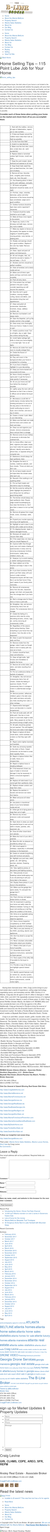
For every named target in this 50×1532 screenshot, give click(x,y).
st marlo (37, 1374)
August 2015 (9, 1260)
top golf (27, 1383)
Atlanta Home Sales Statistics (20, 1142)
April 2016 (8, 1246)
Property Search (11, 20)
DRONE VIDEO (9, 1355)
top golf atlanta (34, 1383)
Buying (7, 49)
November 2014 (11, 1280)
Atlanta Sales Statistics (13, 23)
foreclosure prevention (33, 1355)
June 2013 (8, 1311)
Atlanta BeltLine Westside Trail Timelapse (20, 1220)
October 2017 (10, 1239)
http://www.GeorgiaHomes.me (11, 1100)
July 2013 (8, 1308)
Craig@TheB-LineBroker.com (11, 1402)
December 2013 (11, 1301)
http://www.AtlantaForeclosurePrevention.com (16, 1117)
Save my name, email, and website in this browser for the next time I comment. (24, 1199)
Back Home (6, 57)
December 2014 (11, 1278)
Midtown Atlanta (40, 1371)
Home (7, 16)
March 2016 (9, 1248)
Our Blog (8, 27)
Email (2, 1187)
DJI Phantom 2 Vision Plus (39, 1352)
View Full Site (10, 54)
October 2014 (10, 1283)
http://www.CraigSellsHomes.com (12, 1090)
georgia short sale (41, 1364)
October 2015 (10, 1255)
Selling (7, 52)
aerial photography (6, 1323)
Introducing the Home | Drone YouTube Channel (22, 1211)
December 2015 (11, 1250)
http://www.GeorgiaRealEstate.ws (12, 1103)
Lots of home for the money (15, 1218)
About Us (8, 25)
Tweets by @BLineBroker (9, 1388)
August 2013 (9, 1306)
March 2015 (9, 1271)
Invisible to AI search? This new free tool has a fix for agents (27, 1498)
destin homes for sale (13, 1352)
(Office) (15, 1477)
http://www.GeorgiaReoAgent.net (12, 1110)
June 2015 (8, 1264)
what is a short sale (10, 1386)
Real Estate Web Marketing (36, 1525)
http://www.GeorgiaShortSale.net (12, 1114)
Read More (9, 1501)
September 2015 (11, 1257)
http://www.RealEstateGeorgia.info (12, 1107)
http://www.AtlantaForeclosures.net (13, 1096)
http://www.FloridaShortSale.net (11, 1128)
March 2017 (9, 1241)
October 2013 (10, 1304)
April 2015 (8, 1269)
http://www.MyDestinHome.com (11, 1124)
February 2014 (10, 1297)
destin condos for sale (35, 1349)
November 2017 (11, 1236)
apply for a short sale (19, 1323)
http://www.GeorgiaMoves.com (11, 1138)
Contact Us (9, 30)
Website (3, 1192)
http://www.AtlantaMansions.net (11, 1093)
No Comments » (6, 1146)
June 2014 (8, 1292)
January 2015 (10, 1276)
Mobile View (4, 1391)
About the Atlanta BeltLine (14, 18)
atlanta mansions (17, 1340)
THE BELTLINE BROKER (17, 1383)
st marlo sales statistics (18, 1378)
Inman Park (22, 1368)
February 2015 (10, 1274)
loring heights (30, 1368)
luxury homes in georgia (22, 1370)
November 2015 (11, 1253)
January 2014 (10, 1299)
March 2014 (9, 1294)
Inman (8, 1495)
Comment (4, 1178)
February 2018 (10, 1234)
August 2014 (9, 1287)
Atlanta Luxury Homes (40, 1142)
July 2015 (8, 1262)
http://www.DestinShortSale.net (11, 1131)
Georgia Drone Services (18, 1359)
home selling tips (13, 1368)
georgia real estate (22, 1364)
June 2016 (8, 1243)
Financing (22, 1355)
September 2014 (11, 1285)
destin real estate (26, 1352)
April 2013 (8, 1315)
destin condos (23, 1349)
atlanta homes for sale (22, 1335)
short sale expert (10, 1374)
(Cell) (31, 1477)
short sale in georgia (25, 1373)
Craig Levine (11, 1349)
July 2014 (8, 1290)
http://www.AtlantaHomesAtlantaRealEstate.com (17, 1121)
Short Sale (4, 1144)
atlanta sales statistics (22, 1345)
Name (2, 1183)
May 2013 (8, 1313)
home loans (4, 1368)
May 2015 (8, 1267)
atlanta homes (24, 1326)
